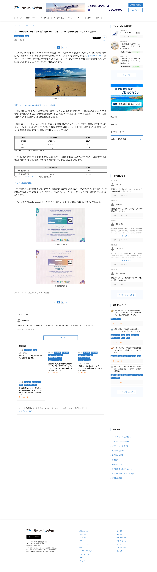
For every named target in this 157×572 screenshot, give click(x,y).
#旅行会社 (57, 352)
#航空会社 (65, 352)
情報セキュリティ (122, 537)
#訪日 (128, 335)
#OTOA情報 (28, 350)
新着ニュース (31, 18)
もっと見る (126, 75)
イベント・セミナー (84, 18)
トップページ (18, 25)
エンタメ (82, 561)
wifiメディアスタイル (86, 551)
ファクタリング (84, 554)
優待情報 (114, 124)
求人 (70, 18)
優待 (97, 18)
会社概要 (119, 531)
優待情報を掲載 (118, 455)
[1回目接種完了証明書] (60, 242)
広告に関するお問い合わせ (122, 469)
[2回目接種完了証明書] (60, 284)
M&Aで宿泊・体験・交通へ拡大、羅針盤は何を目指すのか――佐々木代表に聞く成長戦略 (128, 369)
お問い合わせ (117, 464)
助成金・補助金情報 (118, 139)
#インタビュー (58, 355)
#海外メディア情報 (84, 357)
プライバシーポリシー (124, 541)
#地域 (130, 375)
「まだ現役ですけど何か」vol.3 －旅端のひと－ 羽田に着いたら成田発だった (131, 61)
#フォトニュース (116, 319)
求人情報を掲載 (118, 451)
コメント (54, 372)
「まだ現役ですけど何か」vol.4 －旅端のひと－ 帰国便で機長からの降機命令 (131, 46)
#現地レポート (19, 36)
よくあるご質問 (121, 547)
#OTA (122, 337)
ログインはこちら (25, 411)
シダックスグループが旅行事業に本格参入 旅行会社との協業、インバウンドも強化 (127, 350)
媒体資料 (115, 460)
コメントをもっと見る (126, 295)
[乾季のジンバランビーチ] (60, 96)
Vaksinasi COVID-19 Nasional (28, 177)
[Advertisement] (127, 160)
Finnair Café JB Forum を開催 (130, 33)
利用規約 (119, 544)
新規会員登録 (135, 5)
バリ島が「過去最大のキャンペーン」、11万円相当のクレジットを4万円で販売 (90, 368)
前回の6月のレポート (96, 56)
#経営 (127, 337)
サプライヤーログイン (120, 446)
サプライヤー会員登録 (120, 441)
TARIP (81, 557)
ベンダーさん (59, 18)
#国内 (123, 335)
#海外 (26, 36)
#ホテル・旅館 (83, 355)
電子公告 (119, 551)
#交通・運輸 (134, 335)
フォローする (35, 537)
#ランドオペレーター (55, 360)
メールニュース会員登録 (121, 437)
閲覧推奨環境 (117, 478)
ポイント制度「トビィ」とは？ (124, 473)
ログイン (135, 10)
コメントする (60, 337)
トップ (19, 18)
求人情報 (114, 117)
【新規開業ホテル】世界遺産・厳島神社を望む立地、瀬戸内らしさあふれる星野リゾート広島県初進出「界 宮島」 (127, 313)
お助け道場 (45, 18)
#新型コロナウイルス (55, 357)
